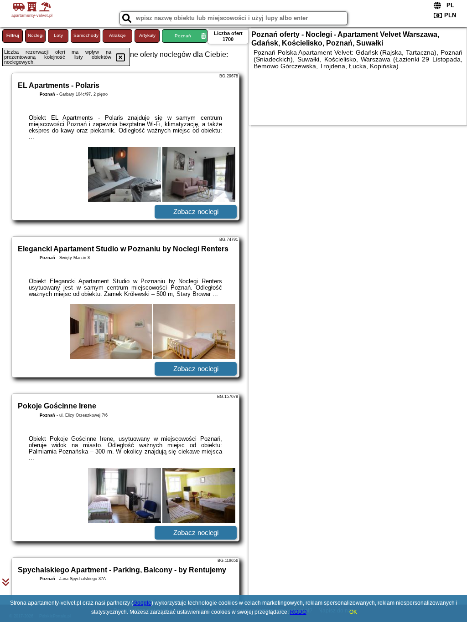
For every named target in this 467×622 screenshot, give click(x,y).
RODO (298, 612)
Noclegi (35, 35)
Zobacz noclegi (195, 211)
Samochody (86, 35)
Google (142, 603)
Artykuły (147, 35)
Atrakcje (117, 35)
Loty (58, 35)
